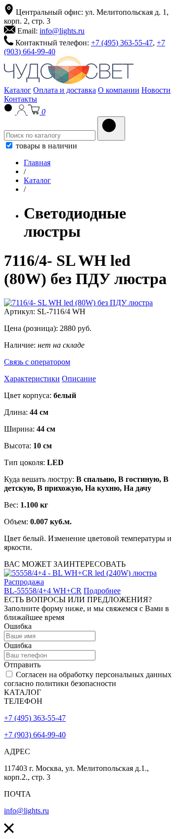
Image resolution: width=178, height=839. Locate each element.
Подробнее (102, 590)
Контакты (20, 99)
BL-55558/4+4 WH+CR (43, 590)
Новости (156, 90)
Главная (37, 162)
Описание (79, 378)
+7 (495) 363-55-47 (122, 42)
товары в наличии (45, 146)
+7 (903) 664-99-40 (35, 734)
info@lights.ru (62, 31)
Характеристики (32, 378)
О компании (118, 90)
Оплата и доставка (64, 90)
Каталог (17, 90)
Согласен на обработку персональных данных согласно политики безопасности (88, 679)
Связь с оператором (37, 362)
